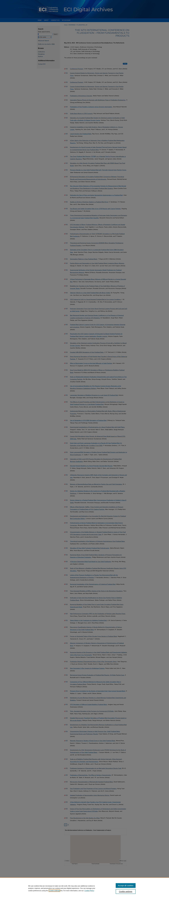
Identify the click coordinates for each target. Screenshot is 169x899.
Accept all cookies (125, 885)
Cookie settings (54, 890)
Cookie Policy (89, 890)
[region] (84, 888)
